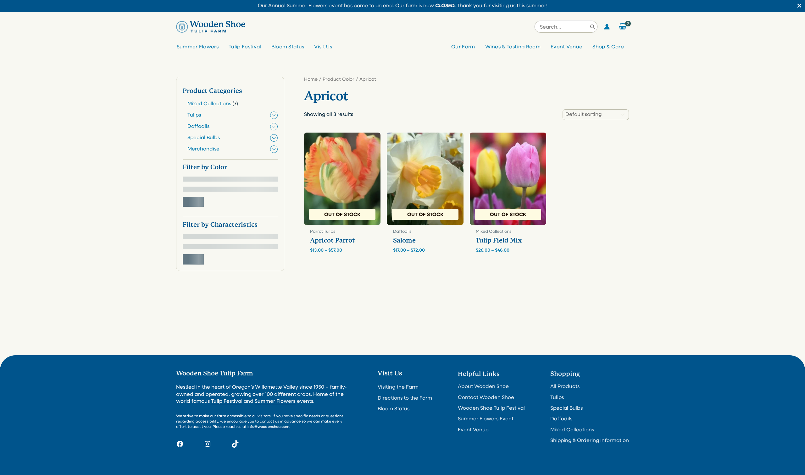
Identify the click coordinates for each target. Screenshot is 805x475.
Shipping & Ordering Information (589, 440)
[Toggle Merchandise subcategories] (274, 149)
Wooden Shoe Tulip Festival (491, 408)
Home (311, 79)
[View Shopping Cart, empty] (622, 27)
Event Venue (567, 47)
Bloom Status (287, 47)
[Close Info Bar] (799, 6)
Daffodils (561, 419)
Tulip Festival (245, 47)
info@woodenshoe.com (268, 427)
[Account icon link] (607, 27)
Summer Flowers (198, 47)
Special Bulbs (566, 408)
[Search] (592, 27)
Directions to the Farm (405, 398)
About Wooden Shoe (483, 386)
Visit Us (323, 47)
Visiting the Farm (398, 387)
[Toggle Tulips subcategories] (274, 115)
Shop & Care (608, 47)
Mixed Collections (572, 430)
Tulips (557, 397)
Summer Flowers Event (486, 419)
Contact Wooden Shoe (486, 397)
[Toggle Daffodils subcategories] (274, 126)
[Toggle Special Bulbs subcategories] (274, 138)
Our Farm (463, 47)
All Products (565, 386)
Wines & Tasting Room (513, 47)
